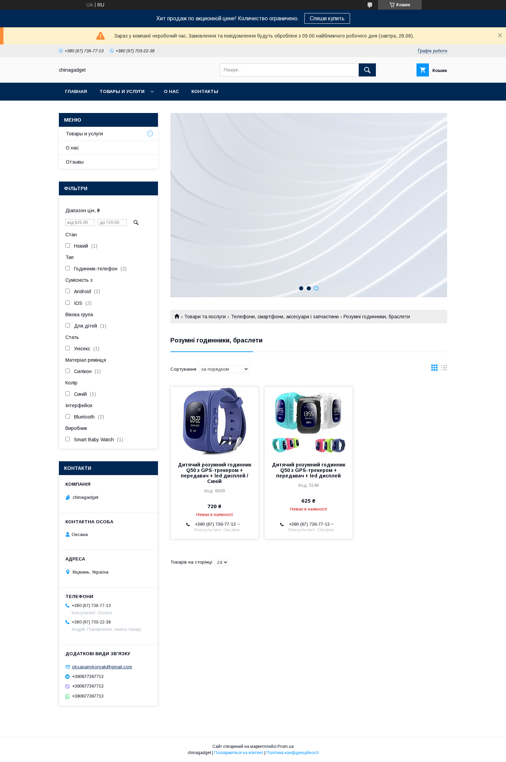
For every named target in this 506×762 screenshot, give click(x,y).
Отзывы (75, 162)
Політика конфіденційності (292, 752)
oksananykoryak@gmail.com (102, 666)
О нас (171, 91)
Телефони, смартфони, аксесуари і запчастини (285, 316)
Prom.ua (285, 746)
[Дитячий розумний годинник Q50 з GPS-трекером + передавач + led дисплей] (308, 421)
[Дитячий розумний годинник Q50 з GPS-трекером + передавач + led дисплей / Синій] (215, 421)
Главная (76, 91)
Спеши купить (327, 18)
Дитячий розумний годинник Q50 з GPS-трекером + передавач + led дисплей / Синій (214, 473)
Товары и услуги (122, 91)
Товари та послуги (205, 316)
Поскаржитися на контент (238, 752)
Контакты (204, 91)
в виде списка (444, 369)
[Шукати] (367, 69)
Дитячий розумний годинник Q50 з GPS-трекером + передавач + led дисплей (308, 470)
